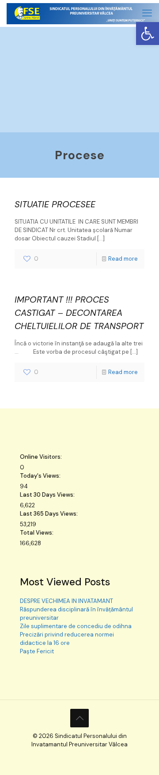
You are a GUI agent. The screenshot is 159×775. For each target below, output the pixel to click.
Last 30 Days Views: (48, 494)
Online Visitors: (41, 457)
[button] (147, 33)
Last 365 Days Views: (49, 513)
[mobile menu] (147, 13)
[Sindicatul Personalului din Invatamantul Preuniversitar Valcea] (83, 13)
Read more (123, 258)
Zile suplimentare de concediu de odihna (76, 626)
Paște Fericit (37, 651)
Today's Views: (41, 475)
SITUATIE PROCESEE (55, 204)
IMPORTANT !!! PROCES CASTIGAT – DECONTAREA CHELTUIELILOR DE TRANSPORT (79, 313)
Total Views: (37, 532)
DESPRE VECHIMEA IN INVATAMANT (66, 601)
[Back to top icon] (79, 718)
